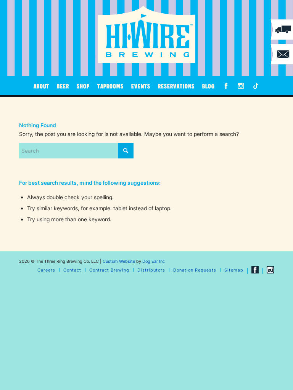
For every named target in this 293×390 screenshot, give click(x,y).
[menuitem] (41, 85)
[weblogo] (146, 34)
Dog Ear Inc (153, 261)
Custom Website (119, 261)
